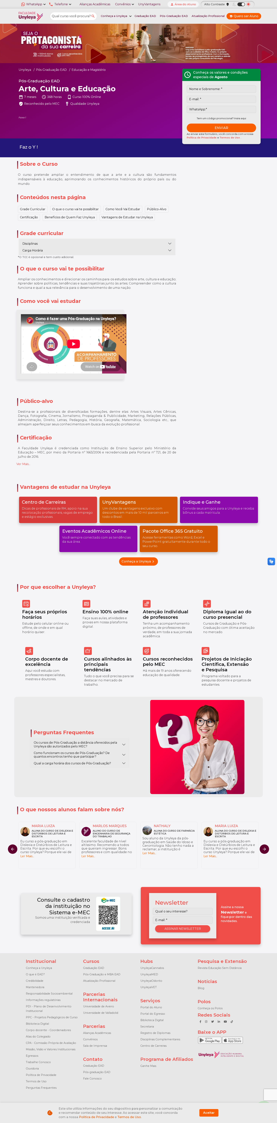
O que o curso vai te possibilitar (75, 209)
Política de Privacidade (202, 137)
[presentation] (264, 849)
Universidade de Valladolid (100, 1013)
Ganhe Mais (148, 1066)
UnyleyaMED (149, 974)
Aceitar (209, 1113)
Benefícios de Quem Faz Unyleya (70, 217)
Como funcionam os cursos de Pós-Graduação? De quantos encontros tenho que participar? (72, 754)
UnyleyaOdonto (151, 980)
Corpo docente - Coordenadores (48, 1030)
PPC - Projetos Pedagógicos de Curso (52, 1017)
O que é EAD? (35, 974)
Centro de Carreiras (153, 1045)
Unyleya (25, 70)
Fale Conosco (92, 1078)
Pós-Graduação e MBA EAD (101, 974)
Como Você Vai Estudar (123, 209)
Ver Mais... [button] (23, 464)
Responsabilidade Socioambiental (49, 993)
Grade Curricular (32, 209)
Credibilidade (34, 980)
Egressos (32, 1055)
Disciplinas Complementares (160, 1039)
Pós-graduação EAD (96, 1072)
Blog (201, 988)
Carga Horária (32, 250)
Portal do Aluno (151, 1007)
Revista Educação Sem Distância (220, 968)
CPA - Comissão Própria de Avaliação (51, 1043)
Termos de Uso (230, 137)
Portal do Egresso (152, 1013)
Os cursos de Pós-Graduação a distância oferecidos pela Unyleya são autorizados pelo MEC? (75, 744)
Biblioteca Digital (37, 1023)
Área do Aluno (183, 4)
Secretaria (147, 1026)
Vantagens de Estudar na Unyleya (127, 217)
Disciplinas (30, 243)
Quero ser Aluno (243, 16)
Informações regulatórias (43, 1000)
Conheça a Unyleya (138, 561)
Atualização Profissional (208, 16)
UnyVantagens (149, 4)
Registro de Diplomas (155, 1033)
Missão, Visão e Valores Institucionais (50, 1049)
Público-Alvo (156, 209)
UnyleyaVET (148, 987)
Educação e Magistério (89, 70)
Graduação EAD (145, 16)
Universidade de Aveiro (98, 1006)
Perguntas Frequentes (41, 1087)
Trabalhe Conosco (38, 1062)
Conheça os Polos (210, 1008)
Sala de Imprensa (95, 1045)
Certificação (29, 217)
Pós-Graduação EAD (174, 16)
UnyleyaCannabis (152, 968)
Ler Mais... (27, 853)
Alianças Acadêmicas (95, 4)
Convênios (90, 1039)
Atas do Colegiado (38, 1036)
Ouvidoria (32, 1068)
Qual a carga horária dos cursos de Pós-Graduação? (72, 763)
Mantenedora (35, 987)
